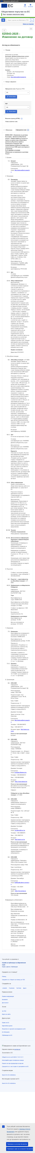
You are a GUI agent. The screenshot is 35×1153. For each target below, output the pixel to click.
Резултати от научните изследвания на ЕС (14, 1029)
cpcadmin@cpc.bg (20, 830)
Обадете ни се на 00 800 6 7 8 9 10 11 (12, 1057)
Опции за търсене (28, 24)
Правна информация (8, 996)
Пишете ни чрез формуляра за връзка (12, 1063)
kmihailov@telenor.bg (20, 772)
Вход (25, 6)
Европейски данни (7, 1025)
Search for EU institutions (9, 1075)
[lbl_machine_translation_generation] (22, 118)
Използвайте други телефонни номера (13, 1060)
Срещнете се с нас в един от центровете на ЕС (15, 1066)
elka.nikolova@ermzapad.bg (18, 77)
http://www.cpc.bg (20, 839)
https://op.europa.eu (20, 891)
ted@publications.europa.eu (20, 883)
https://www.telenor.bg (21, 781)
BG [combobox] (7, 92)
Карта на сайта (6, 1014)
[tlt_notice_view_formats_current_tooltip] (28, 130)
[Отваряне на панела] (4, 30)
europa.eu (17, 1049)
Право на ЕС (5, 1022)
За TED (4, 1011)
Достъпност (5, 1002)
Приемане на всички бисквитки (17, 1144)
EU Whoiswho (6, 1032)
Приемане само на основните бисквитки (20, 1149)
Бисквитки (5, 999)
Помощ (4, 976)
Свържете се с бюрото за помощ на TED (13, 979)
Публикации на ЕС (7, 1035)
